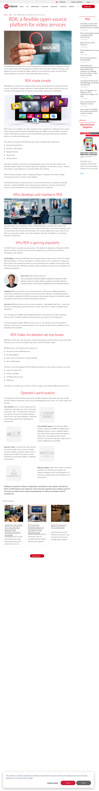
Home (6, 15)
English (88, 2)
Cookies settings (52, 783)
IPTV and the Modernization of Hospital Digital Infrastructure (36, 528)
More (82, 173)
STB (27, 6)
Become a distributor (76, 2)
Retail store (62, 2)
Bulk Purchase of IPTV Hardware (58, 526)
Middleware (35, 6)
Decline (83, 783)
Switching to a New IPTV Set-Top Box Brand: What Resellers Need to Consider (14, 529)
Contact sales (87, 6)
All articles (82, 120)
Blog (10, 15)
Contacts (63, 6)
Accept (68, 783)
